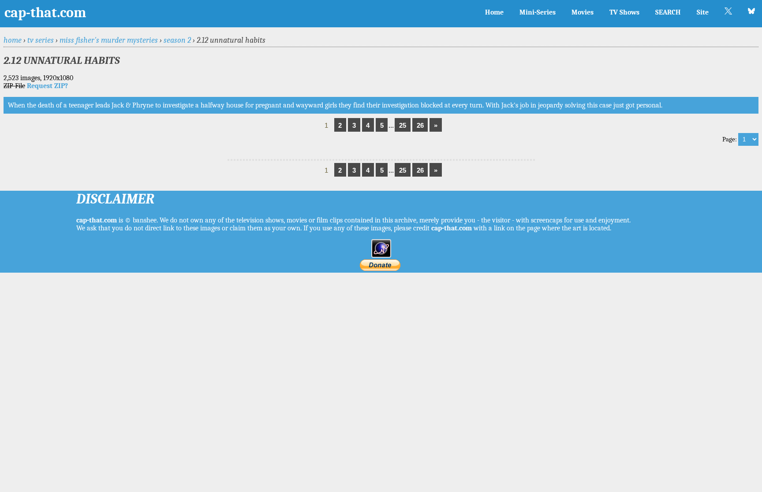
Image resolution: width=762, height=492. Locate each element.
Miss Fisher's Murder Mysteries (109, 40)
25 (402, 125)
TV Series (40, 40)
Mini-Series (537, 12)
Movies (583, 12)
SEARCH (668, 12)
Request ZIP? (47, 86)
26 (420, 125)
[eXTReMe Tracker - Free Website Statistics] (381, 255)
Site (703, 12)
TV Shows (624, 12)
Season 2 (177, 40)
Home (494, 12)
